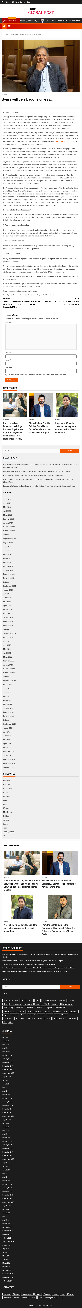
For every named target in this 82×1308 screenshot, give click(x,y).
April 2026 (7, 511)
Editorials (6, 785)
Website (8, 367)
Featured (4, 94)
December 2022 (9, 669)
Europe (22, 2)
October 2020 (8, 767)
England (49, 1008)
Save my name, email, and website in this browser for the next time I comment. (37, 375)
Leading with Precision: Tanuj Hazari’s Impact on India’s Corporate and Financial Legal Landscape (39, 486)
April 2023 (7, 653)
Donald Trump (8, 1008)
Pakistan (41, 1015)
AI (22, 1000)
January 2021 (8, 756)
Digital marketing (66, 1004)
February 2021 (8, 752)
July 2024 (7, 594)
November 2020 (9, 763)
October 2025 (8, 535)
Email (8, 360)
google (47, 1011)
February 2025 (8, 566)
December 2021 (9, 712)
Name (8, 353)
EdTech (28, 295)
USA (28, 2)
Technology (31, 1018)
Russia (49, 1015)
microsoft (31, 1015)
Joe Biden (14, 1015)
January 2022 (8, 708)
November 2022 (9, 673)
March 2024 (7, 610)
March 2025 (7, 562)
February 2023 (8, 661)
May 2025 (7, 554)
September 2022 (9, 681)
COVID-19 (45, 1004)
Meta (23, 1015)
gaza (29, 1011)
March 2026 (7, 515)
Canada (71, 1000)
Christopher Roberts (18, 295)
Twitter (47, 1018)
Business (6, 781)
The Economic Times (62, 141)
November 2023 (9, 625)
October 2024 (8, 582)
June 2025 (7, 550)
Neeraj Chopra (37, 295)
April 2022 (7, 700)
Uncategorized (8, 832)
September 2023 (9, 633)
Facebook (21, 1011)
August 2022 (8, 685)
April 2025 (7, 558)
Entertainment (8, 788)
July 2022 (7, 689)
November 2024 (9, 578)
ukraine (61, 1018)
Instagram (73, 1011)
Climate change (16, 1004)
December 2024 (9, 574)
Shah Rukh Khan (48, 295)
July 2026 (7, 499)
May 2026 (7, 507)
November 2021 (9, 716)
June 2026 (7, 503)
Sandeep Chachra (61, 1015)
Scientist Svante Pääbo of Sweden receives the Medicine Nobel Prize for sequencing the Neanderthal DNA (21, 303)
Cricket (54, 1004)
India (5, 804)
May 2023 (7, 649)
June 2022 (7, 692)
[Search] (78, 26)
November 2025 (9, 531)
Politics (6, 816)
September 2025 (9, 539)
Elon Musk (39, 1008)
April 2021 (7, 744)
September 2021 (9, 724)
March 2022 (7, 704)
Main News (7, 812)
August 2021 (8, 728)
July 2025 (7, 547)
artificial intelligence (49, 1000)
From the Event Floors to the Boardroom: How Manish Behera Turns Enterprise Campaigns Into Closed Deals (38, 968)
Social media (8, 1018)
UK (55, 1018)
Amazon (29, 1000)
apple (37, 1000)
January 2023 (8, 665)
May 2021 (7, 740)
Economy (19, 1008)
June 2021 (7, 736)
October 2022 (8, 677)
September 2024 (9, 586)
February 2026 (8, 519)
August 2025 (8, 543)
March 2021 (7, 748)
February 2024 (8, 614)
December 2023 (9, 621)
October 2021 (8, 720)
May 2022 (7, 696)
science (6, 820)
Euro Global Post (9, 1011)
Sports (5, 824)
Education (29, 1008)
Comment (9, 322)
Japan (6, 1015)
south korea (20, 1018)
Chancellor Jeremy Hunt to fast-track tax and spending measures (61, 301)
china (5, 1004)
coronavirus (28, 1004)
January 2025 (8, 570)
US (5, 1022)
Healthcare (57, 1011)
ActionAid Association (11, 1000)
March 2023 (7, 657)
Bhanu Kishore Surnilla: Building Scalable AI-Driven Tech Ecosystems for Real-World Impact (37, 471)
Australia (62, 1000)
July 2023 (7, 641)
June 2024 (7, 598)
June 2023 (7, 645)
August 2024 (8, 590)
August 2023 (8, 637)
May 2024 (7, 602)
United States (71, 1018)
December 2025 (9, 527)
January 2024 (8, 618)
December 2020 (9, 760)
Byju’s (9, 295)
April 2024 (7, 606)
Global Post (38, 1011)
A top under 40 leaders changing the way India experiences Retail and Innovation (33, 475)
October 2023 (8, 629)
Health (5, 800)
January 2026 (8, 523)
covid (37, 1004)
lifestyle (6, 808)
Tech (5, 828)
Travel (40, 1018)
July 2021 (7, 732)
